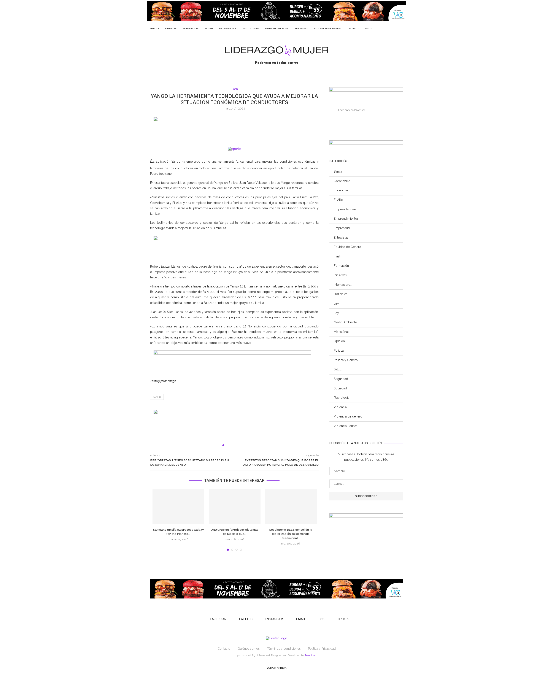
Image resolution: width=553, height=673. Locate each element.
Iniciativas (251, 28)
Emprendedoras (276, 28)
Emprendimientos (346, 218)
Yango (157, 397)
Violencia (340, 407)
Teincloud (310, 655)
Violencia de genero (328, 28)
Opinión (170, 28)
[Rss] (394, 28)
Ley (336, 303)
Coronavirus (342, 181)
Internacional (342, 284)
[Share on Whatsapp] (241, 445)
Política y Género (346, 360)
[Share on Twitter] (236, 445)
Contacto (224, 648)
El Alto (354, 28)
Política (339, 350)
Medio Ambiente (345, 322)
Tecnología (341, 397)
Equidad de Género (347, 247)
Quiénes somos (249, 648)
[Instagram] (385, 28)
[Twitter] (381, 28)
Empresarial (342, 228)
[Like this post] (226, 445)
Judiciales (341, 294)
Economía (341, 190)
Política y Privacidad (322, 648)
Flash (209, 28)
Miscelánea (341, 331)
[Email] (390, 28)
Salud (369, 28)
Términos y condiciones (284, 648)
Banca (338, 171)
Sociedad (301, 28)
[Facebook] (376, 28)
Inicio (154, 28)
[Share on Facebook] (231, 445)
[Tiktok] (399, 28)
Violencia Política (346, 426)
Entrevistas (227, 28)
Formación (191, 28)
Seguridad (341, 379)
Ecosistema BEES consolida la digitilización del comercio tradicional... (290, 534)
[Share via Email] (245, 445)
